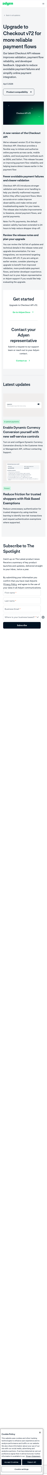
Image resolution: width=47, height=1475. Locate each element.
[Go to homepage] (8, 3)
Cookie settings (22, 1469)
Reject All (32, 1462)
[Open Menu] (43, 3)
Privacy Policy (10, 584)
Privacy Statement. (33, 1456)
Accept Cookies (11, 1462)
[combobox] (22, 617)
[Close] (40, 1432)
